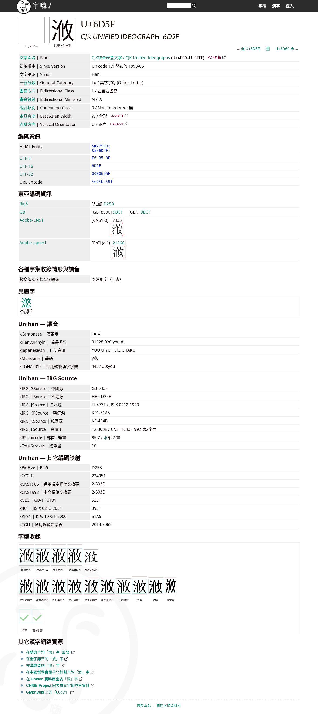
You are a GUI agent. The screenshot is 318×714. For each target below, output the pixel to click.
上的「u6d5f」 (47, 692)
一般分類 (27, 82)
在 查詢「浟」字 (52, 679)
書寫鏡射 (27, 99)
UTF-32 (26, 174)
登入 (290, 6)
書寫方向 (27, 91)
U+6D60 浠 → (287, 49)
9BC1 (118, 212)
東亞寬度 (27, 116)
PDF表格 (214, 57)
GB (22, 212)
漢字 (276, 6)
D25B (109, 204)
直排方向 (27, 124)
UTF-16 (26, 166)
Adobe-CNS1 (32, 220)
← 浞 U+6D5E (248, 49)
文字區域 (27, 57)
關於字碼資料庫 (168, 705)
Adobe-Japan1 (33, 242)
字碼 (262, 6)
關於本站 (144, 705)
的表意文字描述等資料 (57, 686)
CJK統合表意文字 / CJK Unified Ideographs (131, 57)
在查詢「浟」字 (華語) (48, 652)
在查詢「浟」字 (44, 659)
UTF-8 (25, 158)
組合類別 (27, 107)
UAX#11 (117, 115)
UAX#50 (116, 124)
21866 (118, 243)
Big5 (24, 203)
